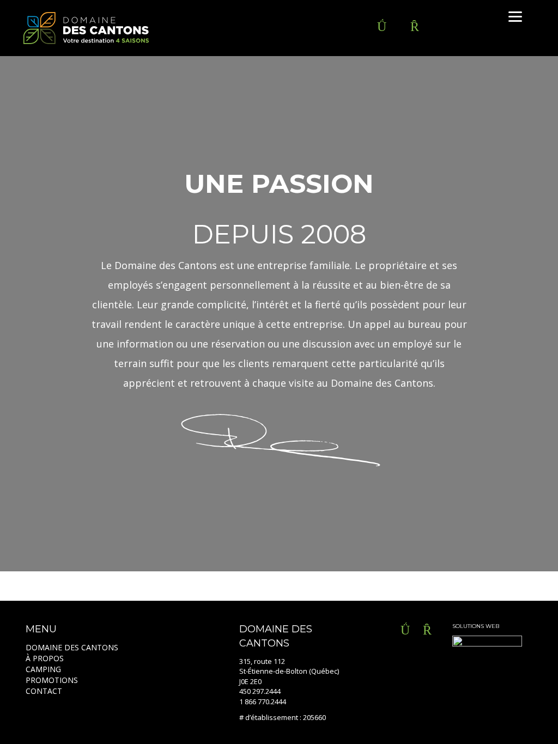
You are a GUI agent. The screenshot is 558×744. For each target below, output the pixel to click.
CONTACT (44, 691)
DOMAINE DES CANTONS (72, 647)
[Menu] (515, 16)
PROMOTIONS (52, 680)
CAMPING (43, 669)
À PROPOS (45, 658)
